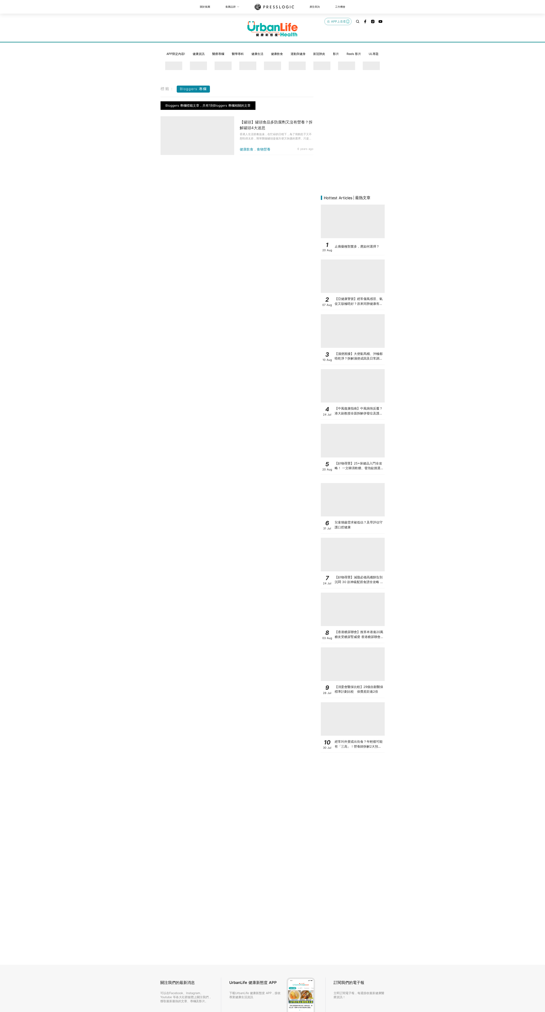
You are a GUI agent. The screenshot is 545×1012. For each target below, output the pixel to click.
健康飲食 (277, 54)
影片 (336, 54)
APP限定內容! (175, 54)
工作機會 (340, 6)
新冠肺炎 (319, 54)
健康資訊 (199, 54)
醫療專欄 (218, 54)
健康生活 (257, 54)
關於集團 (205, 6)
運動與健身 (298, 54)
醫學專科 (238, 54)
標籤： (168, 88)
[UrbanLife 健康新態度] (272, 28)
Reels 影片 (354, 54)
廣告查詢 (315, 6)
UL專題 (374, 54)
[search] (358, 21)
